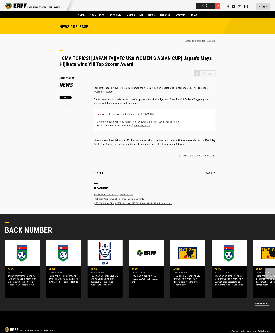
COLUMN (181, 14)
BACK (209, 173)
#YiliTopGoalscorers (125, 121)
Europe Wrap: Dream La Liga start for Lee (113, 194)
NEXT (100, 173)
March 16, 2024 (142, 125)
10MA (194, 14)
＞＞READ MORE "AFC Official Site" (197, 155)
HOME (81, 14)
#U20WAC (146, 114)
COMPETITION (135, 14)
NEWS (151, 14)
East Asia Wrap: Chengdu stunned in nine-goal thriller (119, 199)
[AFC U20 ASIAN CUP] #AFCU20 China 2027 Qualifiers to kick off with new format (133, 203)
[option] (20, 269)
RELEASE (165, 14)
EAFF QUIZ (115, 14)
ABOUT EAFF (97, 14)
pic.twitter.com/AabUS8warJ (164, 121)
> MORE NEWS (262, 303)
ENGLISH (211, 41)
